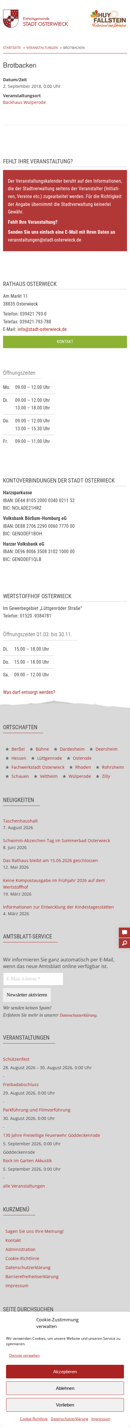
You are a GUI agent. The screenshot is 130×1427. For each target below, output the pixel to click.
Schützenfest (16, 1059)
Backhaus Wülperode (24, 102)
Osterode (82, 758)
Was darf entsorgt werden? (29, 692)
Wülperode (79, 776)
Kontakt (65, 341)
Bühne (41, 749)
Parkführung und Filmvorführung (36, 1110)
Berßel (17, 749)
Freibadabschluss (21, 1084)
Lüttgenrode (49, 758)
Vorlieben (65, 1404)
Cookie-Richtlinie (34, 1418)
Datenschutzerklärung (69, 1418)
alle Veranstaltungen (24, 1186)
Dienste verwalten (24, 1355)
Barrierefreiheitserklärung (32, 1276)
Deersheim (106, 749)
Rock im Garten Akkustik (27, 1160)
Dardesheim (72, 749)
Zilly (105, 776)
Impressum (100, 1418)
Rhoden (82, 767)
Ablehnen (65, 1388)
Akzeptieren (65, 1371)
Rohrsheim (112, 767)
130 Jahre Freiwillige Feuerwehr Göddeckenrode (51, 1135)
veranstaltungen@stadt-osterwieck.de (44, 240)
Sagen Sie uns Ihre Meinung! (34, 1231)
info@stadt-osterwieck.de (42, 329)
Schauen (19, 776)
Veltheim (48, 776)
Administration (20, 1249)
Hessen (18, 758)
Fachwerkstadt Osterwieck (37, 767)
